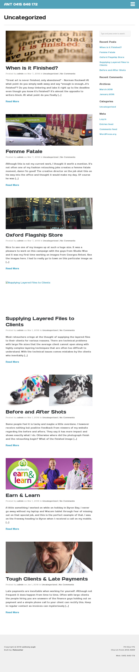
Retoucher (18, 650)
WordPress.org (107, 134)
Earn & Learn (23, 495)
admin (20, 73)
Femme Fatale (24, 151)
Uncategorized (50, 73)
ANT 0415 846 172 (21, 4)
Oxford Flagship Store (34, 235)
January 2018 (106, 94)
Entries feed (106, 124)
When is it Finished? (32, 68)
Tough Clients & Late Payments (47, 579)
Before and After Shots (36, 412)
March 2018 (106, 89)
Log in (102, 119)
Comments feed (108, 129)
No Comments (67, 73)
